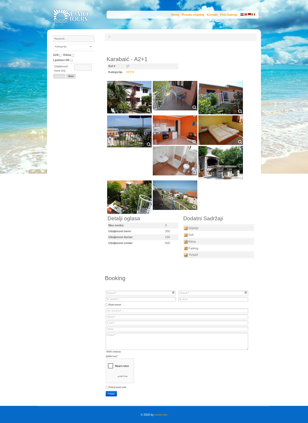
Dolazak (111, 293)
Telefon (110, 328)
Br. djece (183, 298)
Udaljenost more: (120, 231)
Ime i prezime (114, 310)
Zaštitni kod (112, 356)
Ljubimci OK (61, 60)
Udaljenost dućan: (120, 237)
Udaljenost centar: (120, 243)
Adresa (111, 316)
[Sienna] (71, 15)
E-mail (110, 322)
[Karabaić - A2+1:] (129, 97)
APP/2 (130, 72)
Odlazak (184, 293)
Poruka (111, 335)
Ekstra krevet (115, 304)
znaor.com (160, 414)
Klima (67, 54)
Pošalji (111, 393)
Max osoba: (116, 225)
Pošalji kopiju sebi (117, 387)
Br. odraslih (113, 299)
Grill (56, 54)
